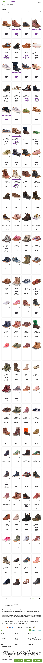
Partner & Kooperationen (5, 638)
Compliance (16, 638)
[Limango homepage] (5, 1)
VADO (3, 623)
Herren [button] (13, 15)
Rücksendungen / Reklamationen (33, 636)
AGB (15, 634)
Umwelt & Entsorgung (32, 637)
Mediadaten (3, 642)
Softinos (6, 623)
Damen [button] (17, 15)
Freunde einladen (3, 636)
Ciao (8, 621)
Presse (2, 640)
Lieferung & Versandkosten (32, 634)
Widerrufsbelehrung (18, 636)
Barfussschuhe (27, 623)
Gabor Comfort (31, 621)
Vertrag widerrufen (31, 638)
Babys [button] (10, 15)
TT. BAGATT (11, 623)
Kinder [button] (3, 15)
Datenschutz (17, 637)
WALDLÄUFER (12, 621)
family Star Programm (4, 634)
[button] (6, 12)
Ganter (21, 621)
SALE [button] (6, 15)
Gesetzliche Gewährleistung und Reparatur (35, 639)
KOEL (3, 621)
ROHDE (17, 621)
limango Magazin (3, 637)
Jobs (1, 639)
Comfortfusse (25, 621)
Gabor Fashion (21, 623)
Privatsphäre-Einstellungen (19, 640)
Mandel (36, 621)
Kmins (6, 621)
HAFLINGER (16, 623)
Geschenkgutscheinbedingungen (20, 642)
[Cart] (10, 28)
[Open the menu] (2, 4)
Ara (38, 621)
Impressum (16, 639)
